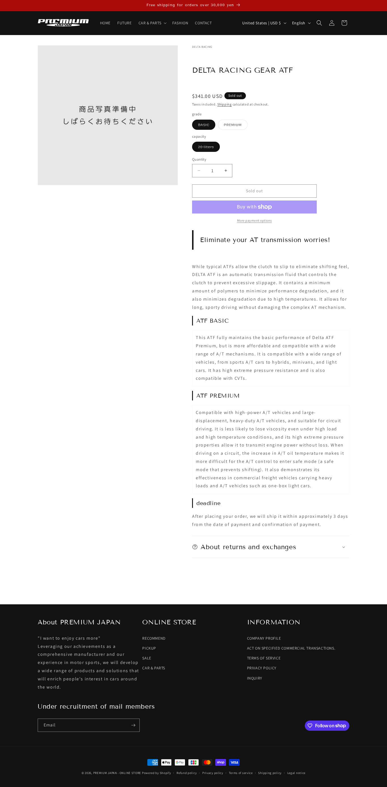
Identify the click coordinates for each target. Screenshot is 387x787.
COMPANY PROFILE (264, 638)
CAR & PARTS (153, 668)
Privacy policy (212, 773)
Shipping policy (270, 773)
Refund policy (187, 773)
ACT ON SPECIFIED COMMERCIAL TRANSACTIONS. (291, 648)
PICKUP (149, 648)
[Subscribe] (133, 725)
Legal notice (296, 773)
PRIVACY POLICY (262, 668)
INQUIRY (254, 678)
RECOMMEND (153, 638)
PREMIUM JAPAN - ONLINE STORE (117, 773)
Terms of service (241, 773)
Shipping (224, 104)
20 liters (209, 148)
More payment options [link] (254, 220)
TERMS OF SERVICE (264, 658)
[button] (152, 23)
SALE (146, 658)
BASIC (206, 126)
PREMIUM (236, 126)
